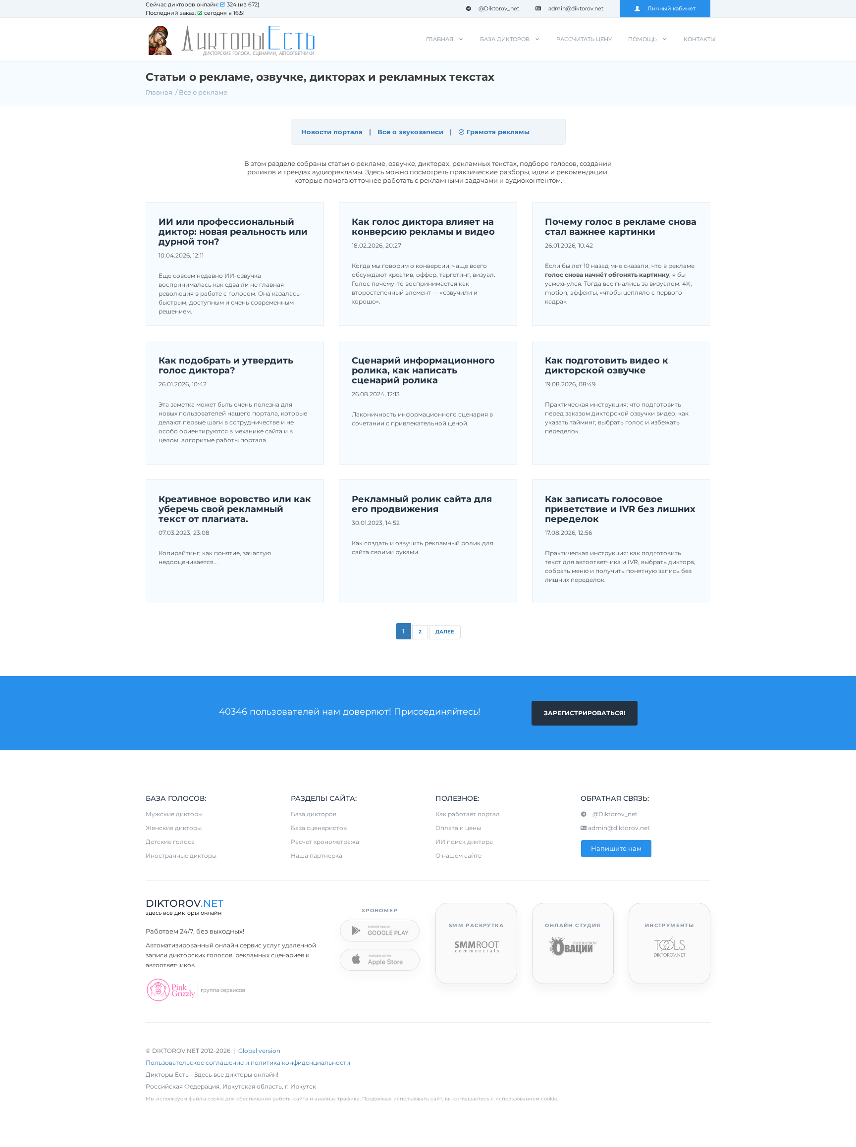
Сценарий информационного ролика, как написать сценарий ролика (423, 370)
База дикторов (505, 39)
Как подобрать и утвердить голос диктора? (226, 366)
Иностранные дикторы (181, 855)
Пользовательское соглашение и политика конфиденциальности (248, 1062)
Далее (444, 631)
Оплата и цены (458, 828)
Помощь (642, 39)
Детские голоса (170, 841)
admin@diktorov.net (575, 8)
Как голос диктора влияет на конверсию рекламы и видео (423, 227)
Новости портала (332, 132)
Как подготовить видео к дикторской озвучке (606, 366)
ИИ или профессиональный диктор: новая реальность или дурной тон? (233, 232)
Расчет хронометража (325, 841)
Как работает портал (467, 814)
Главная (439, 39)
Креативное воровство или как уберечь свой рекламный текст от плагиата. (235, 509)
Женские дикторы (174, 828)
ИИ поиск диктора (464, 841)
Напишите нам (616, 848)
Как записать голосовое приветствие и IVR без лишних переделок (620, 509)
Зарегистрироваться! (584, 713)
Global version (259, 1050)
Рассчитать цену (584, 39)
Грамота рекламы (497, 132)
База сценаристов (319, 828)
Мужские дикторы (174, 814)
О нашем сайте (458, 855)
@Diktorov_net (499, 8)
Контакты (700, 39)
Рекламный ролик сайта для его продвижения (422, 505)
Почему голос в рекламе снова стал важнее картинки (620, 227)
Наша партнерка (316, 855)
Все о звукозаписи (410, 132)
